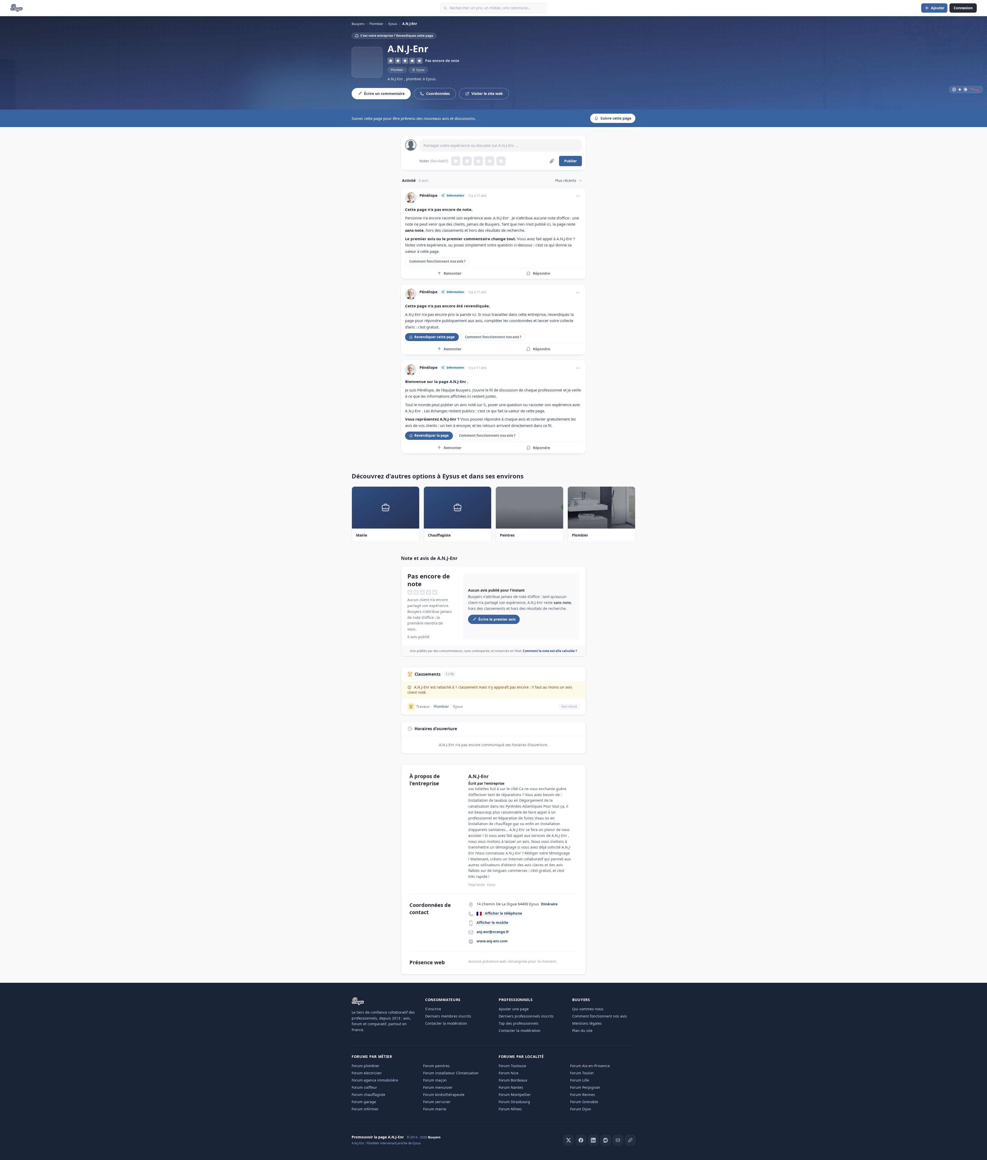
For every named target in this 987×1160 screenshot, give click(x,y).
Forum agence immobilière (375, 1080)
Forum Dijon (580, 1109)
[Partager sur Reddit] (605, 1140)
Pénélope (428, 195)
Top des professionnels (518, 1023)
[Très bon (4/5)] (489, 161)
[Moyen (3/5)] (478, 161)
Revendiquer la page (431, 435)
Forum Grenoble (584, 1101)
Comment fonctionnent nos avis (599, 1016)
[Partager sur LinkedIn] (593, 1140)
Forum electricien (367, 1072)
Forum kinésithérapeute (443, 1094)
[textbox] (500, 145)
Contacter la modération (446, 1023)
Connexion (963, 7)
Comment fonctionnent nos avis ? (437, 261)
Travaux (422, 706)
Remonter (452, 273)
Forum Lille (579, 1080)
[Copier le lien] (630, 1140)
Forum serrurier (437, 1101)
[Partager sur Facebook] (581, 1140)
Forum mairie (434, 1109)
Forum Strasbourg (514, 1101)
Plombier (397, 70)
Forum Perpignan (585, 1087)
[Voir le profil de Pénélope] (410, 197)
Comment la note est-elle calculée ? (550, 651)
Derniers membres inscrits (448, 1016)
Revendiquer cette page (434, 337)
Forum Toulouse (512, 1065)
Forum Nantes (511, 1087)
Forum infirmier (365, 1109)
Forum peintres (436, 1065)
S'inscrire (433, 1008)
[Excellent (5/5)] (501, 161)
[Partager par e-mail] (618, 1140)
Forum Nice (508, 1072)
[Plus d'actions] (578, 196)
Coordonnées (438, 93)
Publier (570, 160)
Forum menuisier (438, 1087)
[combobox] (493, 8)
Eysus (458, 706)
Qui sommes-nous (588, 1008)
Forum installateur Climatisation (451, 1072)
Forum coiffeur (364, 1087)
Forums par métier (372, 1056)
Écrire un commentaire (384, 93)
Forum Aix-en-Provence (590, 1065)
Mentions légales (587, 1023)
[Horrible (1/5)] (455, 161)
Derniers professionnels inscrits (526, 1016)
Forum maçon (435, 1080)
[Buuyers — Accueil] (16, 8)
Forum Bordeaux (513, 1080)
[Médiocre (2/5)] (467, 161)
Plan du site (582, 1030)
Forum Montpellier (515, 1094)
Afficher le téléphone (503, 913)
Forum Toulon (582, 1072)
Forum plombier (365, 1065)
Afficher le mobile (492, 922)
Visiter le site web (487, 93)
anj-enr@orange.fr (493, 931)
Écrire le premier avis (497, 619)
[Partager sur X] (568, 1140)
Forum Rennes (582, 1094)
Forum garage (364, 1101)
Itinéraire (549, 904)
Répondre (541, 273)
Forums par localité (521, 1056)
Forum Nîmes (510, 1109)
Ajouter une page (514, 1008)
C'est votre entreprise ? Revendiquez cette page (396, 35)
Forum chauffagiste (368, 1094)
